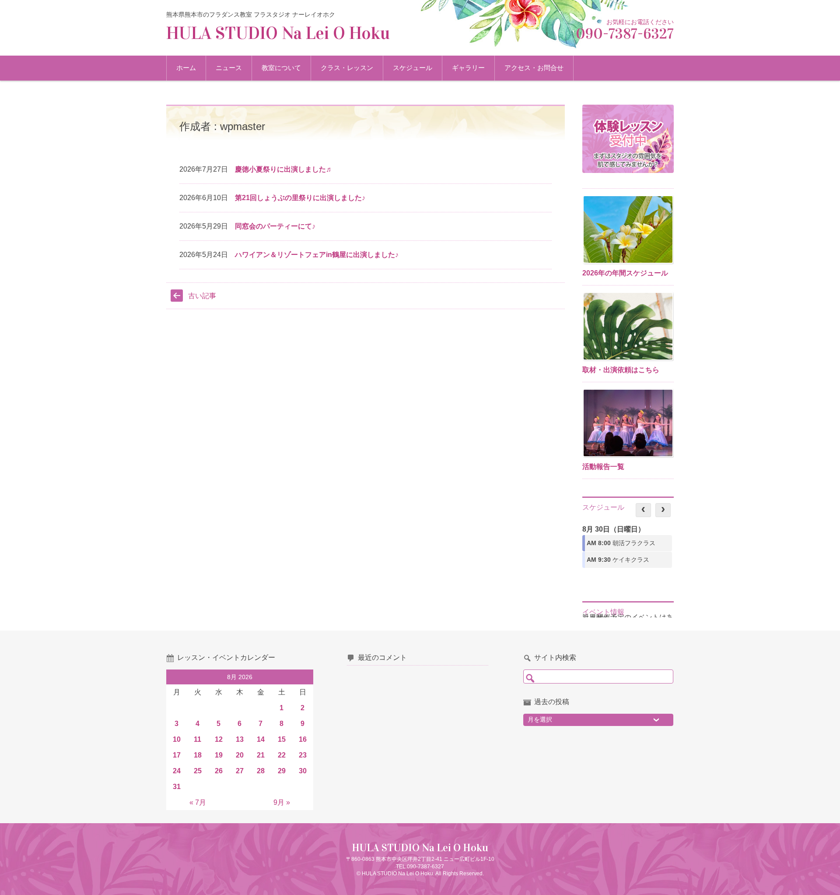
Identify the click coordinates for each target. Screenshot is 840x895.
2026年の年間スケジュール (625, 273)
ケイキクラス (618, 559)
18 (198, 755)
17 (177, 755)
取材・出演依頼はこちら (620, 370)
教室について (281, 67)
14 (261, 739)
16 (303, 739)
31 (177, 786)
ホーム (186, 67)
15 (282, 739)
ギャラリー (468, 67)
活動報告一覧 (603, 466)
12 (219, 739)
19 (219, 755)
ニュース (229, 67)
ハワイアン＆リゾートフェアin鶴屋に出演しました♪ (317, 254)
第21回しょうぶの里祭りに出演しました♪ (300, 197)
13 (240, 739)
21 (261, 755)
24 (177, 771)
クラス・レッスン (347, 67)
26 (219, 771)
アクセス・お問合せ (534, 67)
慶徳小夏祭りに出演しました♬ (284, 169)
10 (177, 739)
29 (282, 771)
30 (303, 771)
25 (198, 771)
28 (261, 771)
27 (240, 771)
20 (240, 755)
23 (303, 755)
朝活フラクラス (621, 542)
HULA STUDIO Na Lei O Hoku (278, 33)
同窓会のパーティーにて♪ (275, 226)
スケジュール (412, 67)
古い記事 (202, 296)
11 (197, 739)
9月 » (281, 802)
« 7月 (197, 802)
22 (282, 755)
